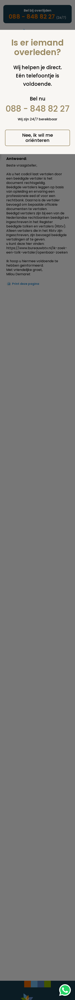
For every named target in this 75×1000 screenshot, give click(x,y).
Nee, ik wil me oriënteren (37, 138)
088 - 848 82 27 (38, 109)
